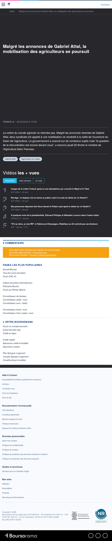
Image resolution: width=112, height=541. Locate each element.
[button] (3, 4)
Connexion (105, 4)
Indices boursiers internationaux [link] (17, 282)
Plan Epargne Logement (14, 353)
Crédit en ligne (9, 333)
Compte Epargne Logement (16, 356)
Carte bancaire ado (12, 329)
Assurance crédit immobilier (15, 343)
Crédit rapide (9, 339)
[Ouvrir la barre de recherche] (93, 4)
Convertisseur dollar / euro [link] (15, 299)
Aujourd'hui (9, 180)
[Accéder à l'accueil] (4, 11)
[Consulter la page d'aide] (97, 4)
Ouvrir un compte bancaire (15, 326)
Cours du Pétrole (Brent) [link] (14, 289)
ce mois (38, 180)
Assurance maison (11, 346)
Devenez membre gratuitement (43, 255)
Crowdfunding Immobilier (14, 360)
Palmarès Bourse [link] (11, 286)
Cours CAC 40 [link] (9, 276)
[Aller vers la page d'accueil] (8, 4)
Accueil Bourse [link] (10, 269)
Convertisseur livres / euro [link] (15, 309)
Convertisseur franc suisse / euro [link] (18, 313)
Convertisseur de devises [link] (14, 296)
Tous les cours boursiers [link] (14, 272)
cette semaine (25, 180)
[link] (21, 379)
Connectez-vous (40, 252)
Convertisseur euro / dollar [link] (15, 303)
